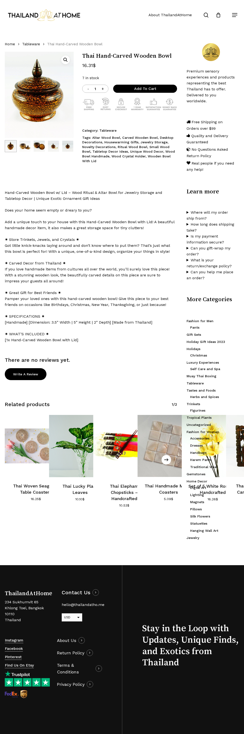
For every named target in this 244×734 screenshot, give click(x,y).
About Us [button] (66, 640)
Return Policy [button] (70, 652)
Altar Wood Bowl (106, 138)
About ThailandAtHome (170, 15)
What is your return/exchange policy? (209, 263)
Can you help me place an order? (210, 275)
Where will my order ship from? (207, 215)
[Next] (66, 146)
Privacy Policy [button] (71, 684)
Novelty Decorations (99, 147)
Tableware (31, 44)
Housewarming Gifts (121, 142)
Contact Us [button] (76, 592)
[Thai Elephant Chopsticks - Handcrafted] (124, 446)
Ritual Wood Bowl (132, 147)
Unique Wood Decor (146, 151)
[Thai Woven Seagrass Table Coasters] (36, 446)
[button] (234, 15)
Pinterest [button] (13, 657)
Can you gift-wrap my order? (208, 251)
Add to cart (145, 88)
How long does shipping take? (210, 227)
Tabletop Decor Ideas (110, 151)
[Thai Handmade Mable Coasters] (168, 446)
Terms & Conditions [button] (68, 668)
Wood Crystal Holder (129, 156)
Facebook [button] (14, 648)
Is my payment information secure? (205, 239)
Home (10, 44)
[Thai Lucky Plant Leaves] (80, 446)
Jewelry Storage (154, 142)
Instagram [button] (14, 640)
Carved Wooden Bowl (140, 138)
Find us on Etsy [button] (19, 665)
